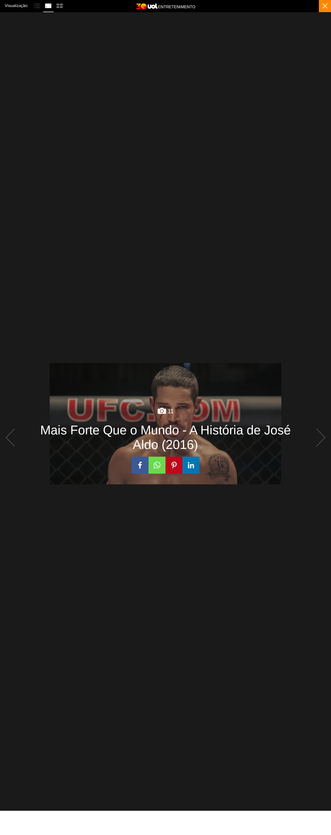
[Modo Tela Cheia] (49, 5)
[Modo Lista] (37, 5)
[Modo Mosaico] (60, 5)
